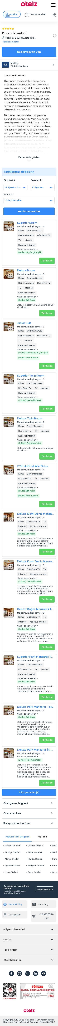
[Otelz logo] (29, 5)
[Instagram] (19, 973)
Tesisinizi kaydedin (45, 889)
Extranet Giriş (15, 904)
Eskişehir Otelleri (36, 865)
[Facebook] (11, 973)
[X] (27, 973)
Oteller (14, 14)
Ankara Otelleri (35, 852)
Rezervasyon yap (29, 51)
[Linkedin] (35, 973)
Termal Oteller (37, 14)
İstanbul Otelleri (12, 845)
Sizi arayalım (15, 914)
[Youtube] (43, 973)
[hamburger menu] (53, 5)
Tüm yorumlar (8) (29, 792)
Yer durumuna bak (29, 211)
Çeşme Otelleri (35, 845)
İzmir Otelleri (11, 872)
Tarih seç (47, 260)
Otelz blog (43, 904)
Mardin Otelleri (35, 859)
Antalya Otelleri (12, 852)
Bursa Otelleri (34, 872)
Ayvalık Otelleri (12, 865)
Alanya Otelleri (12, 859)
